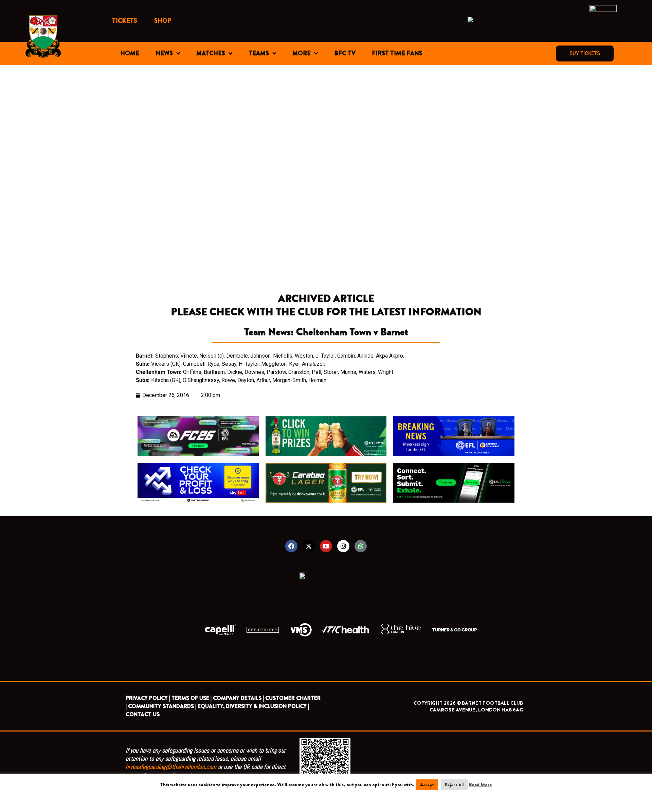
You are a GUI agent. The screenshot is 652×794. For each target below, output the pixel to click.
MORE (301, 53)
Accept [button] (427, 784)
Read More (480, 784)
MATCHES (210, 53)
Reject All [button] (454, 784)
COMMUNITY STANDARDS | (162, 706)
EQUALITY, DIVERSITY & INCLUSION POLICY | (253, 706)
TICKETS (124, 20)
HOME (129, 53)
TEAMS (259, 53)
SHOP (162, 20)
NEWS (164, 53)
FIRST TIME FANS (397, 53)
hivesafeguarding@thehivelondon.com (171, 767)
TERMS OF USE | (191, 698)
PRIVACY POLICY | (148, 698)
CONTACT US (143, 714)
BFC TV (345, 53)
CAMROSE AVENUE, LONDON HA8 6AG (476, 710)
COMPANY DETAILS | (238, 698)
